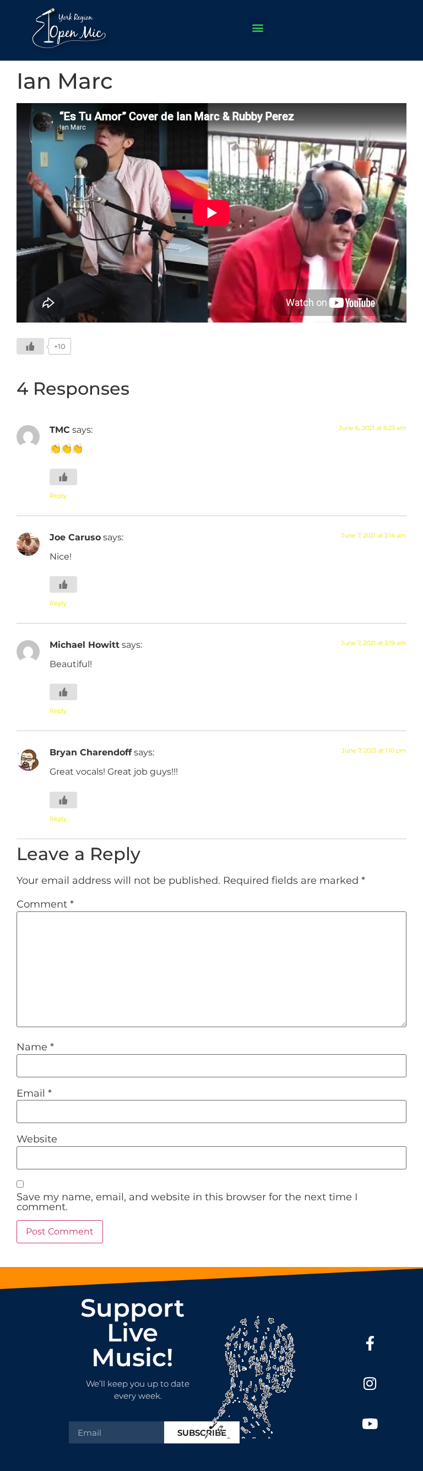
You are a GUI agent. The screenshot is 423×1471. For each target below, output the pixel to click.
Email (34, 1093)
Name (35, 1047)
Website (37, 1139)
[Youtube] (370, 1423)
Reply (58, 496)
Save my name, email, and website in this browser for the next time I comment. (187, 1202)
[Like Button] (30, 346)
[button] (258, 27)
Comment (45, 904)
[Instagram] (370, 1383)
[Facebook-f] (370, 1343)
